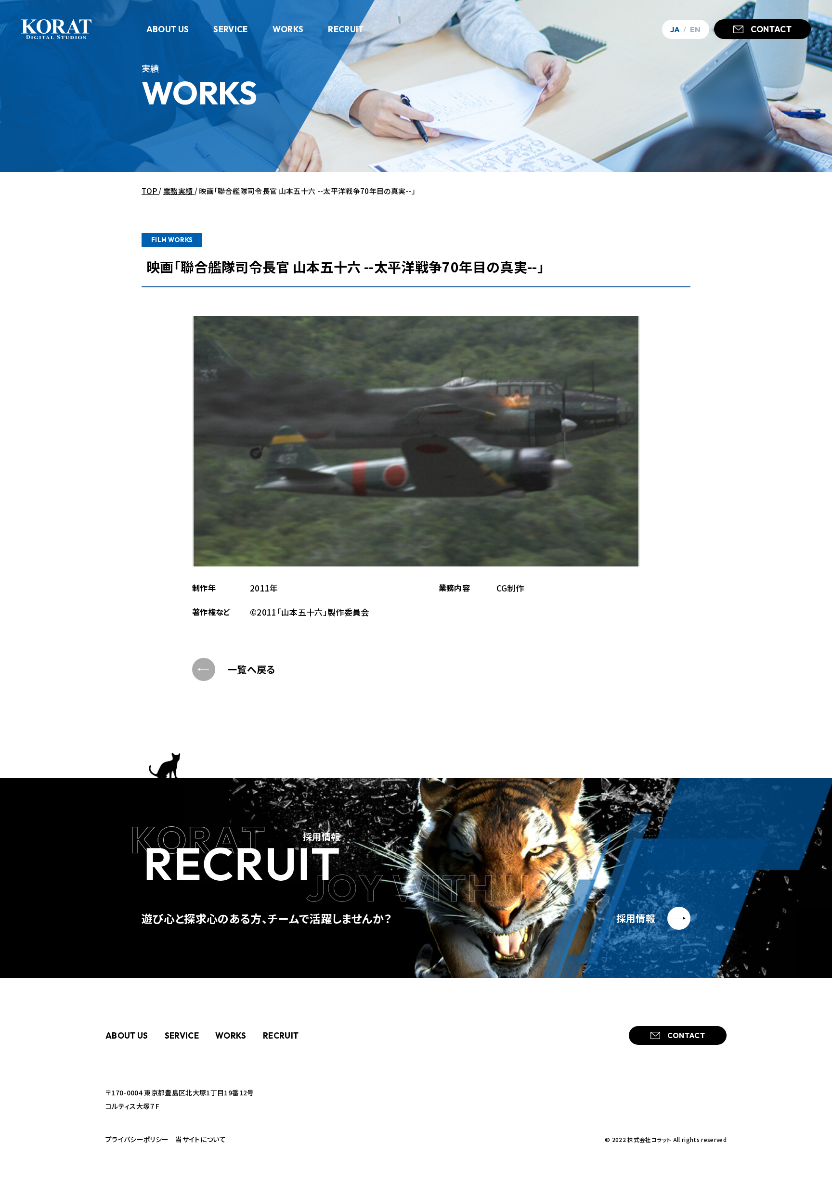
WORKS (231, 1035)
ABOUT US (126, 1035)
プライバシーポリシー (137, 1139)
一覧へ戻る (251, 669)
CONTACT (771, 29)
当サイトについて (200, 1139)
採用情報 (635, 918)
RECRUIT (281, 1035)
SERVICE (182, 1035)
